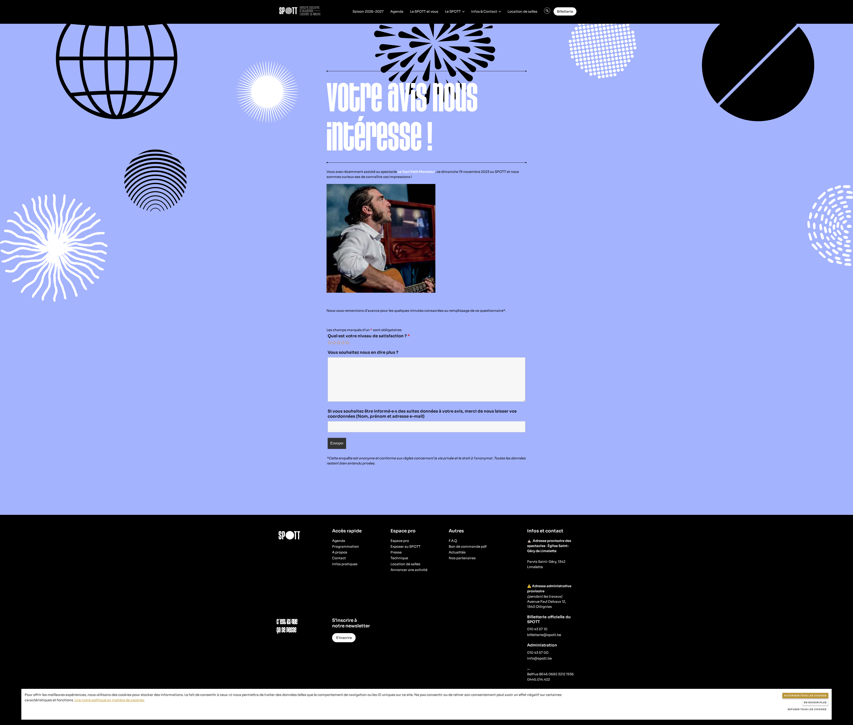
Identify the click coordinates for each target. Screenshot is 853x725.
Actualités (457, 552)
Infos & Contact (484, 11)
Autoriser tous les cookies (805, 695)
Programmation (345, 546)
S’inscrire (344, 638)
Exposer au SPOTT (406, 546)
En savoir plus (815, 702)
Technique (399, 558)
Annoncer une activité (409, 570)
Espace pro (400, 541)
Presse (396, 552)
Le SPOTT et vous (424, 11)
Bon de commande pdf (468, 546)
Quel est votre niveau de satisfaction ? (369, 336)
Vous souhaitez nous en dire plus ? (363, 352)
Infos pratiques (344, 564)
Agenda (396, 11)
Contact (339, 558)
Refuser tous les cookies (807, 709)
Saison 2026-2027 (368, 11)
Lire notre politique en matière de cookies (109, 700)
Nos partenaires (462, 558)
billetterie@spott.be (544, 635)
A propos (339, 552)
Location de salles (522, 11)
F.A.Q (453, 541)
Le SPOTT (453, 11)
